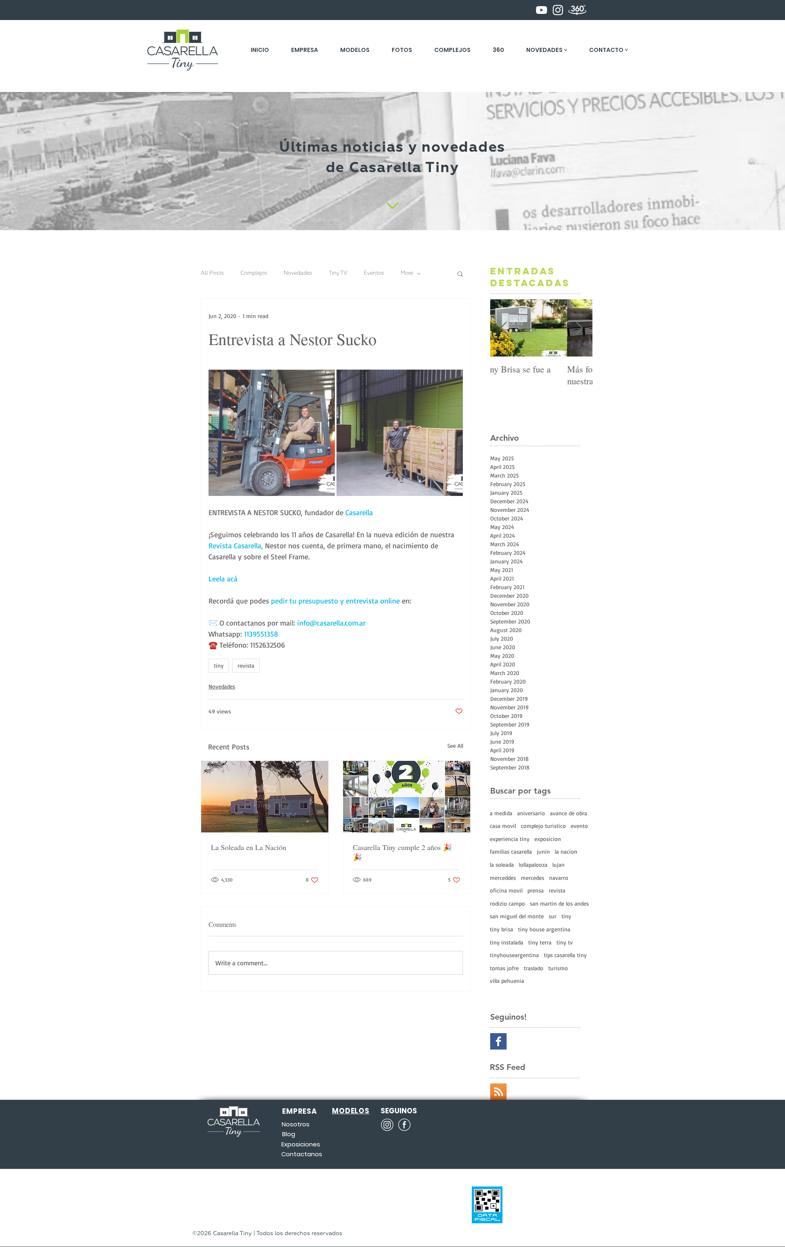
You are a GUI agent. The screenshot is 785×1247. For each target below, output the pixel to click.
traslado (533, 967)
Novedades (298, 273)
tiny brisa (501, 929)
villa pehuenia (507, 980)
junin (543, 851)
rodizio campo (507, 903)
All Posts (212, 273)
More (407, 273)
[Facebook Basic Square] (498, 1041)
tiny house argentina (544, 929)
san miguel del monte (517, 916)
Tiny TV (338, 273)
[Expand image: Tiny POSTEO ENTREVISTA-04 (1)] (399, 433)
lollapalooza (533, 864)
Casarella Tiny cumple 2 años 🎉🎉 (402, 852)
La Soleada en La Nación (248, 847)
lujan (558, 864)
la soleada (502, 864)
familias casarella (511, 851)
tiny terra (540, 942)
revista (246, 665)
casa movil (503, 825)
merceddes (503, 877)
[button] (546, 50)
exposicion (547, 838)
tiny (219, 665)
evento (579, 825)
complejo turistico (543, 825)
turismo (558, 967)
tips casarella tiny (565, 954)
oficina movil (506, 890)
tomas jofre (504, 967)
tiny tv (564, 942)
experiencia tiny (509, 838)
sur (552, 916)
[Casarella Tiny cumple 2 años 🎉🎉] (406, 796)
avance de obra (568, 813)
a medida (501, 813)
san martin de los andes (559, 903)
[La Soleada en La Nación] (264, 796)
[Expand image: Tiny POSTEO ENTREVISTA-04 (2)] (272, 433)
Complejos (253, 273)
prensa (535, 890)
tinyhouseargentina (514, 954)
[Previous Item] (503, 328)
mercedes (532, 877)
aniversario (531, 813)
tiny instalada (506, 942)
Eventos (374, 273)
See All (455, 745)
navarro (558, 877)
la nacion (566, 851)
